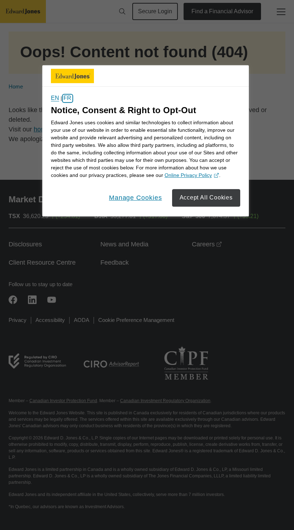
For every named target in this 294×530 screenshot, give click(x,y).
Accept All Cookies (206, 198)
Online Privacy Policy (191, 176)
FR (67, 98)
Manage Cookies (135, 198)
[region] (145, 140)
